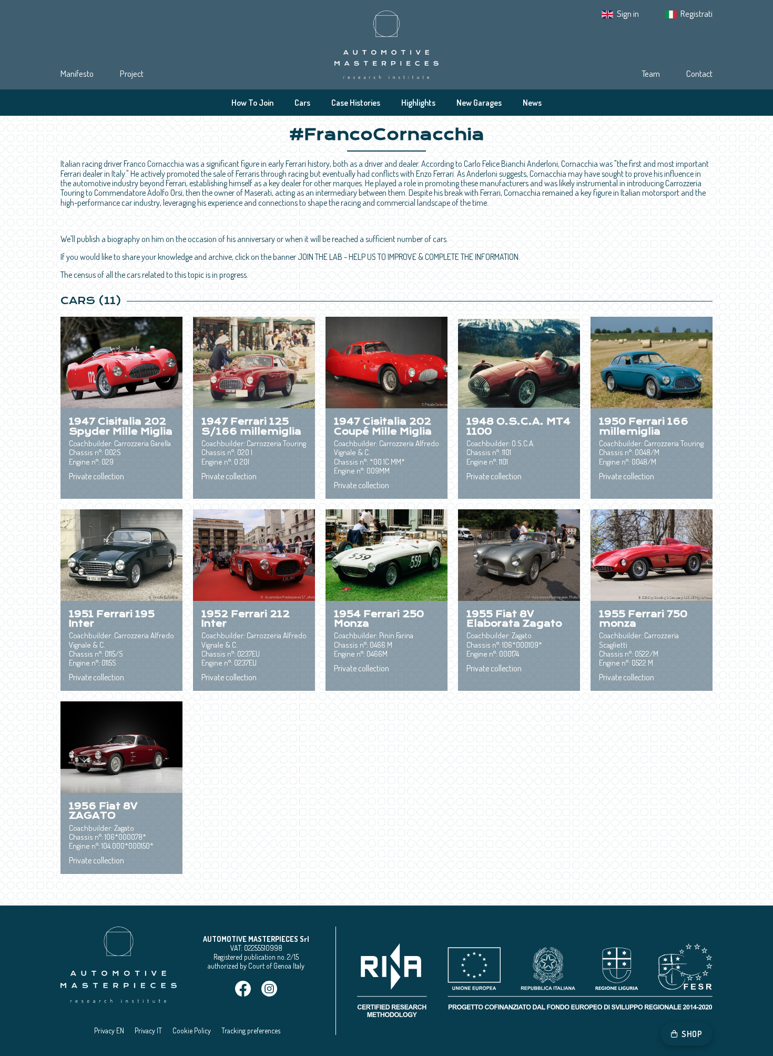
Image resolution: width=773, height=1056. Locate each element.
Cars (302, 102)
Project (132, 73)
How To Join (252, 102)
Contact (699, 73)
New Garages (479, 102)
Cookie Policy (191, 1030)
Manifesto (77, 73)
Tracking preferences (250, 1030)
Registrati (696, 13)
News (532, 102)
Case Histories (355, 102)
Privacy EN (109, 1030)
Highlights (418, 102)
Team (651, 73)
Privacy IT (148, 1030)
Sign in (628, 13)
